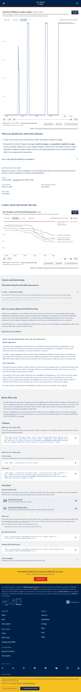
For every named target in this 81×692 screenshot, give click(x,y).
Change (60, 218)
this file (64, 385)
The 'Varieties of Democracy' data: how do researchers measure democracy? (56, 128)
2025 (75, 119)
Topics (4, 615)
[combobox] (77, 3)
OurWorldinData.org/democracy (11, 125)
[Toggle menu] (4, 3)
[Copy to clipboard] (73, 438)
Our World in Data (40, 3)
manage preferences (29, 683)
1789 (9, 119)
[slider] (14, 119)
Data (3, 619)
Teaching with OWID (8, 642)
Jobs (42, 632)
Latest (4, 633)
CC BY (21, 125)
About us (44, 615)
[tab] (7, 19)
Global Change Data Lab (31, 587)
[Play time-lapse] (4, 119)
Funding (44, 624)
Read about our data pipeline (11, 331)
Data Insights (6, 624)
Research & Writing (8, 651)
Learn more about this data (29, 123)
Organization (45, 619)
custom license (63, 591)
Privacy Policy (16, 683)
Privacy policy (6, 674)
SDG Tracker (6, 637)
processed (16, 180)
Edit (70, 20)
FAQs (74, 594)
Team (43, 628)
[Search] (77, 3)
